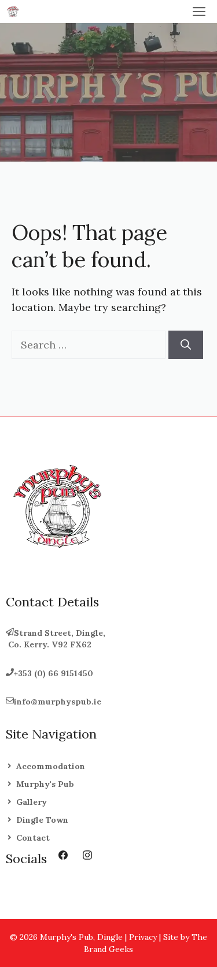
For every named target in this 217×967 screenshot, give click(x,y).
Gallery (31, 802)
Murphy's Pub (45, 784)
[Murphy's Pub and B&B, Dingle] (13, 11)
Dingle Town (42, 820)
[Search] (185, 345)
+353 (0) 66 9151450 (53, 673)
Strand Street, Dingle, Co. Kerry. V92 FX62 (55, 639)
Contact (33, 838)
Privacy (143, 937)
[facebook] (63, 855)
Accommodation (50, 766)
